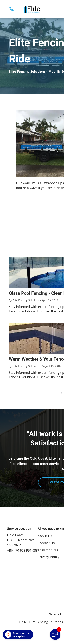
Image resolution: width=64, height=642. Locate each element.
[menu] (58, 7)
